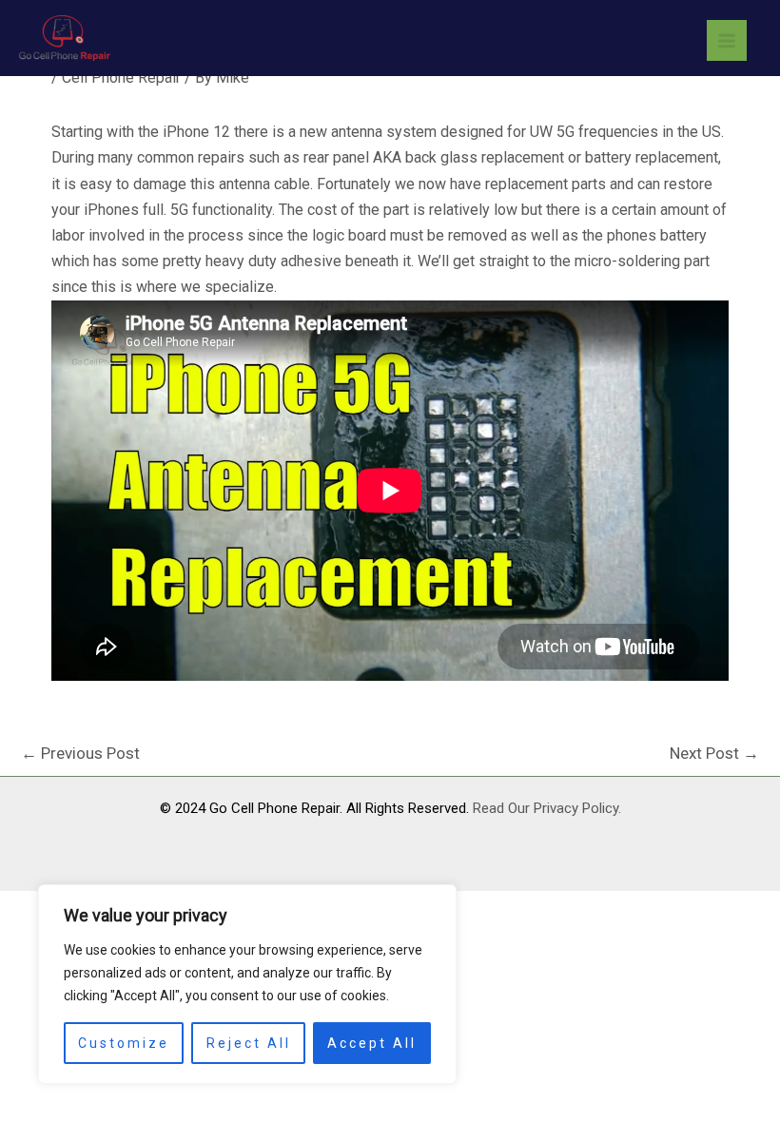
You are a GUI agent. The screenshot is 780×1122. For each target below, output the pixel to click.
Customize (123, 1043)
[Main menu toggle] (727, 40)
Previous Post (80, 753)
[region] (247, 984)
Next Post (714, 753)
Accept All (372, 1043)
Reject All (248, 1043)
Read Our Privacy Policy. (547, 808)
